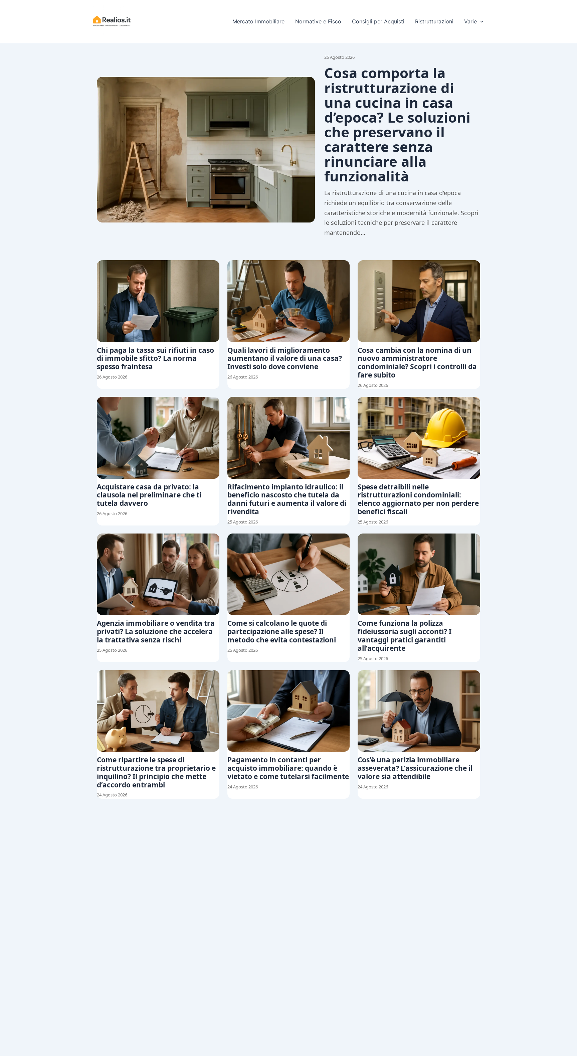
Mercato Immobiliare (258, 21)
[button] (480, 21)
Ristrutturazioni (434, 21)
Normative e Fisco (318, 21)
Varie (470, 21)
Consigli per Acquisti (378, 21)
